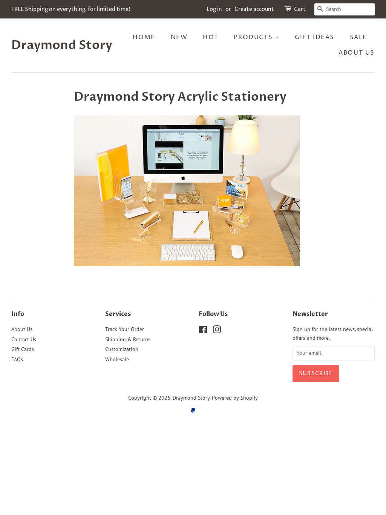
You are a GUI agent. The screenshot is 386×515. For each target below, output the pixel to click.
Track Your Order (124, 329)
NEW (179, 37)
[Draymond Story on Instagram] (217, 331)
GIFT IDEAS (314, 37)
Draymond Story (61, 45)
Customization (121, 349)
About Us (21, 329)
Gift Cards (22, 349)
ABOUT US (357, 53)
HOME (144, 37)
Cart (300, 9)
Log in (214, 9)
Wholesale (117, 359)
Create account (254, 9)
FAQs (17, 359)
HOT (211, 37)
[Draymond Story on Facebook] (203, 331)
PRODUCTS (254, 37)
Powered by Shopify (235, 397)
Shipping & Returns (127, 339)
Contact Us (23, 339)
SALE (358, 37)
